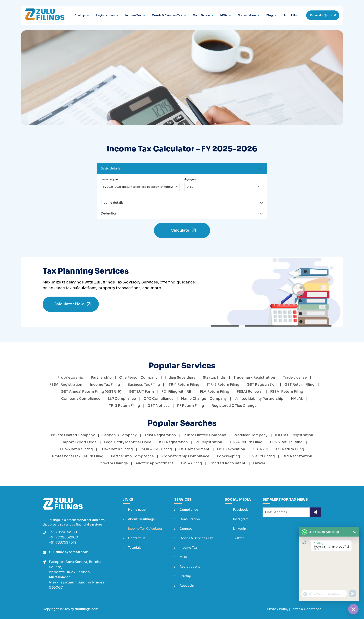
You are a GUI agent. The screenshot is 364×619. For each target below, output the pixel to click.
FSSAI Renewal (250, 391)
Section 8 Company (119, 435)
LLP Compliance (122, 399)
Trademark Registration (254, 377)
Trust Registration (160, 435)
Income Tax (133, 15)
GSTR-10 (260, 449)
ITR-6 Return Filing (76, 449)
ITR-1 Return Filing (183, 384)
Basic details (110, 168)
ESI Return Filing (290, 449)
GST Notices (158, 406)
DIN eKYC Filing (261, 456)
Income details (112, 203)
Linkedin (239, 529)
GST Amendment (194, 449)
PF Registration (208, 442)
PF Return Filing (190, 406)
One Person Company (138, 377)
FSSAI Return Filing (286, 391)
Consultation (247, 15)
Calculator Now (69, 304)
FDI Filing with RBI (177, 391)
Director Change (113, 463)
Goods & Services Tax (167, 15)
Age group (191, 179)
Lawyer (259, 463)
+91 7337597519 (63, 542)
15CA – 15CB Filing (156, 449)
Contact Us (136, 538)
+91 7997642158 (63, 532)
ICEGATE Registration (294, 435)
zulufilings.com (86, 609)
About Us (290, 15)
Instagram (240, 519)
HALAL (297, 399)
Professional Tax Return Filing (77, 456)
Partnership (101, 377)
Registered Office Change (234, 406)
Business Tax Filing (144, 384)
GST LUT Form (141, 391)
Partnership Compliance (132, 456)
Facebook (240, 510)
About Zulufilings (141, 519)
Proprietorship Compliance (185, 456)
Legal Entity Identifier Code (127, 442)
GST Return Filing (299, 384)
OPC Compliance (158, 399)
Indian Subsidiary (180, 377)
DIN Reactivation (297, 456)
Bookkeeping (228, 456)
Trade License (295, 377)
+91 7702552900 (63, 537)
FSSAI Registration (65, 384)
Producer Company (251, 435)
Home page (137, 510)
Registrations (105, 15)
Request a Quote (321, 15)
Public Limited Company (205, 435)
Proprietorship (70, 377)
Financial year (110, 179)
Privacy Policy (277, 609)
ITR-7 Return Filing (116, 449)
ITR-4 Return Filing (246, 442)
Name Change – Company (204, 399)
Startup (80, 15)
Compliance (201, 15)
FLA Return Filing (214, 391)
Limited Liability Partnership (258, 399)
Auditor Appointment (154, 463)
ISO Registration (173, 442)
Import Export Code (79, 442)
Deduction (109, 213)
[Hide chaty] (353, 609)
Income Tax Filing (105, 384)
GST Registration (262, 384)
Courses (186, 529)
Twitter (238, 538)
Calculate (180, 230)
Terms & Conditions (306, 609)
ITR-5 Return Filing (286, 442)
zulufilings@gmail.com (68, 552)
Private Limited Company (73, 435)
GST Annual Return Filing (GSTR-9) (91, 391)
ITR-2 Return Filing (223, 384)
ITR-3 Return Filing (123, 406)
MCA (223, 15)
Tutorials (134, 548)
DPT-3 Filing (191, 463)
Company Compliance (80, 399)
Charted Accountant (227, 463)
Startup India (214, 377)
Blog (269, 15)
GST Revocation (231, 449)
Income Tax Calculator (145, 529)
